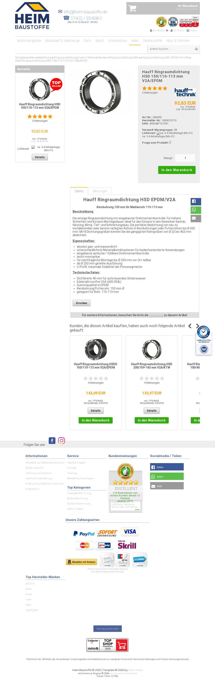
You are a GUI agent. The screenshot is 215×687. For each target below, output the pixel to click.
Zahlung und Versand (39, 473)
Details (79, 191)
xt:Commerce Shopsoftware (123, 673)
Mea (28, 604)
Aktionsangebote (29, 41)
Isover (29, 594)
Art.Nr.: (147, 117)
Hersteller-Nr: (151, 120)
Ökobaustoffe (152, 41)
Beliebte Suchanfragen (80, 478)
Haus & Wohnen (178, 41)
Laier (28, 599)
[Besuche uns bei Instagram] (60, 444)
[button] (196, 201)
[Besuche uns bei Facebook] (51, 444)
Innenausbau (117, 41)
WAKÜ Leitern (75, 508)
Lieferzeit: (149, 133)
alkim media (135, 670)
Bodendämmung (77, 498)
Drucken (81, 303)
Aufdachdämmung (78, 503)
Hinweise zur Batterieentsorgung (45, 462)
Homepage (156, 315)
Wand (99, 41)
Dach (87, 41)
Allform (30, 583)
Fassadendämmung (79, 493)
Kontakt (71, 467)
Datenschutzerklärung (39, 478)
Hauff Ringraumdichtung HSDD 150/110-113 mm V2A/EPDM (95, 365)
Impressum (32, 488)
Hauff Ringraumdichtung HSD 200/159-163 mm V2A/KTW (151, 365)
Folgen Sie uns (34, 445)
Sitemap (72, 473)
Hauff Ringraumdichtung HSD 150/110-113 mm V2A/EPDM (39, 106)
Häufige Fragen (76, 462)
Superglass (32, 610)
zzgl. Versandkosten (186, 109)
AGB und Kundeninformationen (45, 483)
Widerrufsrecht (34, 467)
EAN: (145, 123)
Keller (135, 41)
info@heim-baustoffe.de (82, 12)
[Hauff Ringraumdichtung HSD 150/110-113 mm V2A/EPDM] (101, 93)
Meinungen (100, 191)
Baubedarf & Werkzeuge (62, 41)
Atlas (28, 589)
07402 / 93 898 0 (86, 18)
